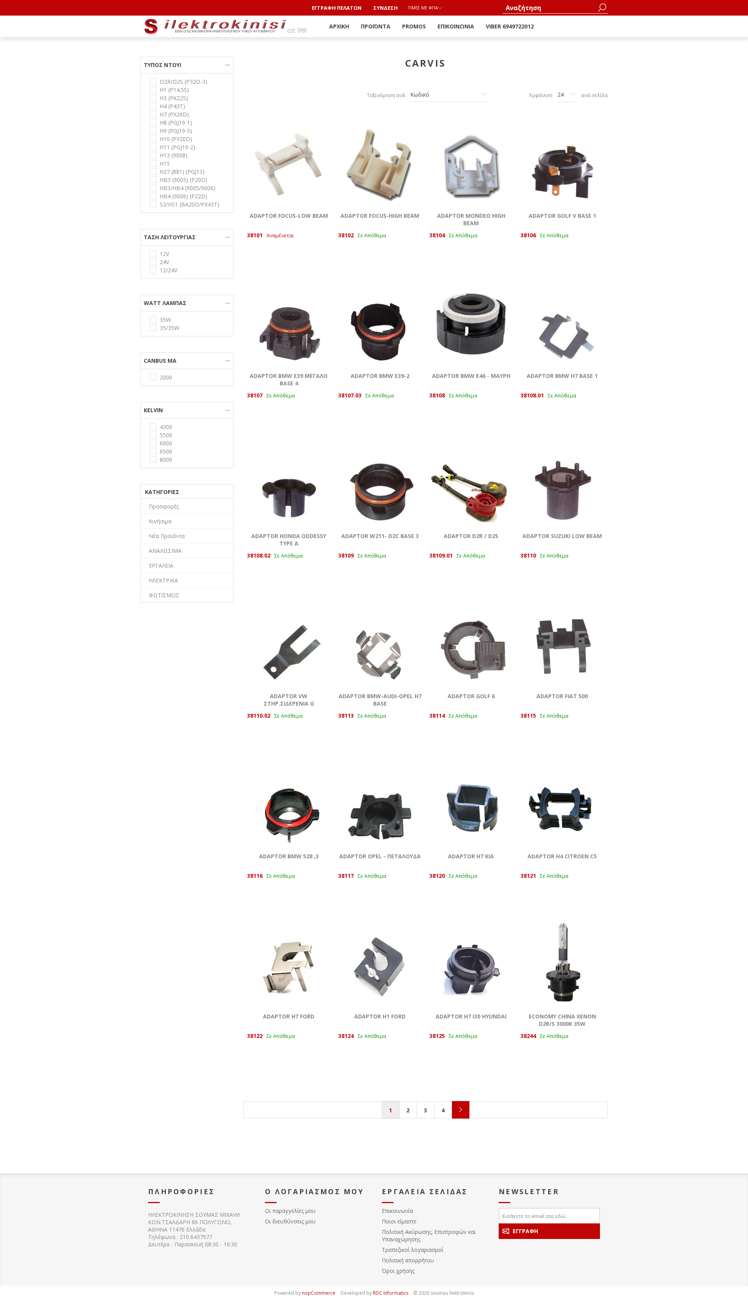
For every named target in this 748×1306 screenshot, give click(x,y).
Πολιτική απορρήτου (408, 1260)
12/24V (168, 270)
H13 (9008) (173, 155)
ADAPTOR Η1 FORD (380, 1016)
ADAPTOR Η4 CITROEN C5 (562, 856)
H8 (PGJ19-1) (176, 122)
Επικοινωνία (397, 1210)
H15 (165, 163)
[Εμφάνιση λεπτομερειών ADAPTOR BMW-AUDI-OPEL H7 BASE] (380, 643)
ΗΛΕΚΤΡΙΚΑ (163, 580)
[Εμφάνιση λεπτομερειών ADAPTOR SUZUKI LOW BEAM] (562, 482)
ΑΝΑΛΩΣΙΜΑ (165, 550)
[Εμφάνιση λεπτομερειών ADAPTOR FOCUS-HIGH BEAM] (380, 162)
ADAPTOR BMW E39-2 (380, 375)
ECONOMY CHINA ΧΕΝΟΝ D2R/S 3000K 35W (562, 1020)
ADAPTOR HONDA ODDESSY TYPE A (288, 539)
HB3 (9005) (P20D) (183, 180)
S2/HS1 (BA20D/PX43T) (189, 204)
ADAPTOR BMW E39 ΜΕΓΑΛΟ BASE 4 (289, 379)
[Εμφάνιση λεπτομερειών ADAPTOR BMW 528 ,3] (288, 803)
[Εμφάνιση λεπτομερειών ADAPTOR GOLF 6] (471, 643)
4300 (166, 427)
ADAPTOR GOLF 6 (471, 696)
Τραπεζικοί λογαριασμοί (412, 1249)
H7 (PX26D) (174, 114)
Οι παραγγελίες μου (290, 1210)
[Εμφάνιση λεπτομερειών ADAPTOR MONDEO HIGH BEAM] (471, 162)
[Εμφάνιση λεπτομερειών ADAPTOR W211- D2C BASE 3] (380, 482)
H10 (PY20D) (176, 139)
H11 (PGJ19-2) (177, 147)
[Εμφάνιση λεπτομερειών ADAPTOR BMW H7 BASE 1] (562, 322)
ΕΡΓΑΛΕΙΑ (161, 565)
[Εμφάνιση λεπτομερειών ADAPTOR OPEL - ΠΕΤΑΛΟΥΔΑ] (380, 803)
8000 (166, 459)
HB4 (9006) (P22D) (183, 196)
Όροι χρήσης (398, 1270)
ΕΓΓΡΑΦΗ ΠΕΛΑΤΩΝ (337, 7)
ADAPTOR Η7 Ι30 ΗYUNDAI (471, 1016)
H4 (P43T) (172, 106)
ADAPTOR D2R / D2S (471, 536)
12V (164, 254)
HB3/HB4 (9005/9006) (187, 188)
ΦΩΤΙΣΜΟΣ (164, 595)
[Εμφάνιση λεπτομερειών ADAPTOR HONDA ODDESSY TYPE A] (288, 482)
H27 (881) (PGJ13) (182, 171)
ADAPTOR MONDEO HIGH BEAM (471, 219)
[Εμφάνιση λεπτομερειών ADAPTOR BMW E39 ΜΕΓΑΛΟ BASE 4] (288, 322)
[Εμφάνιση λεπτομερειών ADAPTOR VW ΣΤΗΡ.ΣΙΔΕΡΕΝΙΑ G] (288, 643)
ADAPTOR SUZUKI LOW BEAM (562, 536)
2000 (166, 377)
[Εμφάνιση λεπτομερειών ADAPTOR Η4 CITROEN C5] (562, 803)
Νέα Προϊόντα (167, 536)
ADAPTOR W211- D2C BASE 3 (380, 536)
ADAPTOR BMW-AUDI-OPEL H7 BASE (380, 699)
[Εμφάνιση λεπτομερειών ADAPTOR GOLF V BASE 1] (562, 162)
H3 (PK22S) (174, 98)
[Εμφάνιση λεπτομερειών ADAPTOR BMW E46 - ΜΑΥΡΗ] (471, 322)
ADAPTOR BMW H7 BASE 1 (562, 375)
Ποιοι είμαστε (399, 1221)
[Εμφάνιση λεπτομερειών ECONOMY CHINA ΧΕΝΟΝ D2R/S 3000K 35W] (562, 963)
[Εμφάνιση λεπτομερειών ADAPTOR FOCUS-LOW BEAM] (288, 162)
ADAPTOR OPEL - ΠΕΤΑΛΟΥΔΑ (380, 856)
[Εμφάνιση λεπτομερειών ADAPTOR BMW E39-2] (380, 322)
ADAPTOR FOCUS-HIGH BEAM (379, 215)
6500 (166, 451)
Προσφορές (164, 506)
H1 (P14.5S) (174, 90)
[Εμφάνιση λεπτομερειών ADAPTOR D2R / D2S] (471, 482)
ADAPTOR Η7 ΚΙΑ (471, 856)
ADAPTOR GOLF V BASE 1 (562, 215)
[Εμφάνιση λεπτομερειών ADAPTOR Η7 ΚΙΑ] (471, 803)
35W (165, 319)
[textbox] (549, 7)
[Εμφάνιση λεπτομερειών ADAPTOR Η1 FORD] (380, 963)
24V (164, 262)
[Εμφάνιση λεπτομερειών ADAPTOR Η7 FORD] (288, 963)
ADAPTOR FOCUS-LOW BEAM (289, 215)
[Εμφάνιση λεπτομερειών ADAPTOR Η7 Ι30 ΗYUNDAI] (471, 963)
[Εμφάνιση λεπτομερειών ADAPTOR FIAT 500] (562, 643)
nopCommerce (318, 1293)
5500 (166, 435)
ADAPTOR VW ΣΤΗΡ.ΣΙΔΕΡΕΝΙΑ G (289, 699)
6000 (166, 443)
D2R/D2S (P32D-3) (183, 81)
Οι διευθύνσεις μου (290, 1221)
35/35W (169, 328)
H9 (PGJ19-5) (176, 130)
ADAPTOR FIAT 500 (562, 696)
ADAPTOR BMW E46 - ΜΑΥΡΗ (471, 375)
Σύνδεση (385, 7)
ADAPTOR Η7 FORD (288, 1016)
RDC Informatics (390, 1293)
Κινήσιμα (160, 521)
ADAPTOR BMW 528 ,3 (289, 856)
